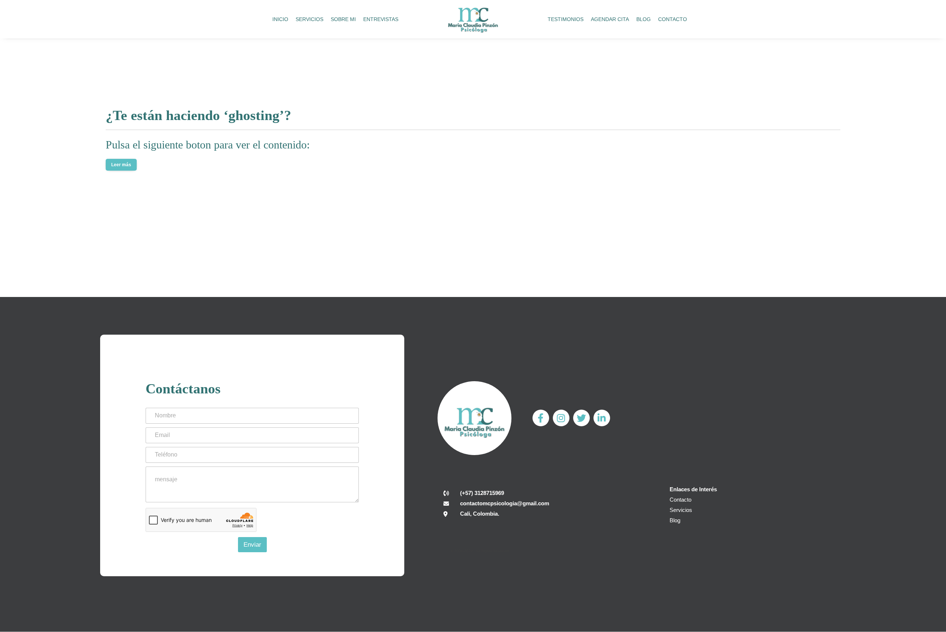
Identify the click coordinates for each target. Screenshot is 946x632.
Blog (643, 19)
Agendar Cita (610, 19)
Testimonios (565, 19)
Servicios (309, 19)
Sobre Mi (343, 19)
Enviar (252, 544)
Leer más (121, 164)
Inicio (280, 19)
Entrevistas (380, 19)
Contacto (672, 19)
